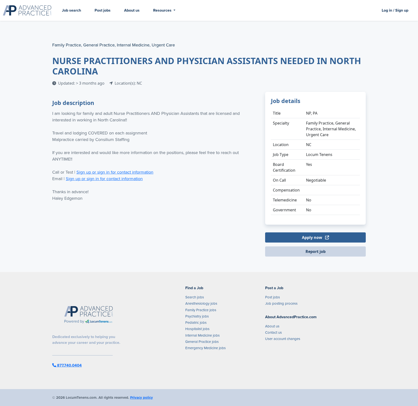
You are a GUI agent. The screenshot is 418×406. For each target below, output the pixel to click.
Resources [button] (162, 10)
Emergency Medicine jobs (205, 348)
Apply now (312, 237)
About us (132, 10)
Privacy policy (141, 397)
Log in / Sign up (395, 10)
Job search (71, 10)
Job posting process (281, 303)
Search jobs (194, 297)
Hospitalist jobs (197, 329)
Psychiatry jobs (197, 316)
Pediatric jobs (196, 322)
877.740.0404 (69, 365)
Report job (316, 251)
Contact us (273, 332)
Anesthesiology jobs (201, 303)
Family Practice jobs (200, 310)
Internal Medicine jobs (202, 335)
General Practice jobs (202, 341)
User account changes (282, 338)
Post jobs (103, 10)
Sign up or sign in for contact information (114, 172)
